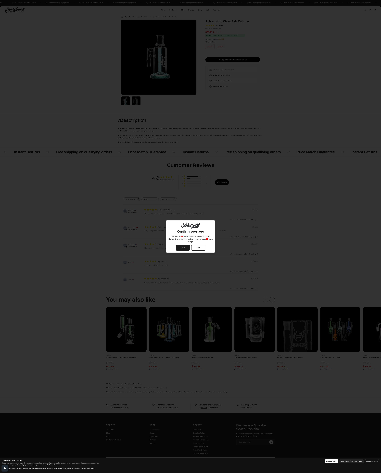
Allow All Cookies (331, 461)
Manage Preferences (372, 461)
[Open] (4, 468)
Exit (198, 248)
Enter (183, 248)
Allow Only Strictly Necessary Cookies (351, 461)
